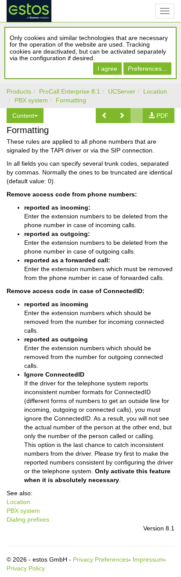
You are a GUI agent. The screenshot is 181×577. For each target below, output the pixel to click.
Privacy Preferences (101, 559)
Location (155, 91)
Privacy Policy (26, 568)
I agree (107, 68)
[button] (104, 115)
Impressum (148, 559)
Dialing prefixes (28, 519)
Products (19, 91)
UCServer (121, 91)
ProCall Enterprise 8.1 (69, 91)
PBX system (31, 100)
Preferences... (147, 68)
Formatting (71, 100)
